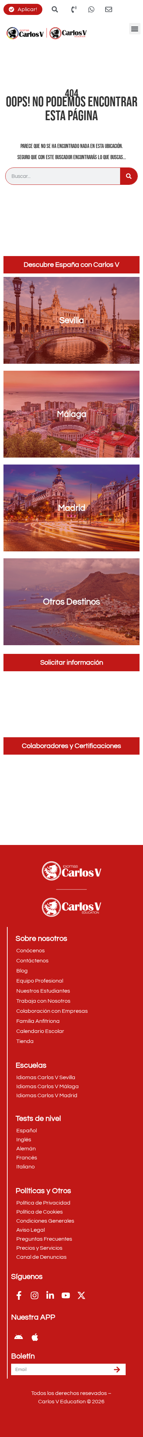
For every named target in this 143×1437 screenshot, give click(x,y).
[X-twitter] (81, 1295)
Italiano (25, 1166)
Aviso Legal (30, 1230)
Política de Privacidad (43, 1203)
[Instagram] (34, 1295)
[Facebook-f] (19, 1295)
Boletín (23, 1356)
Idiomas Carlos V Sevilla (45, 1077)
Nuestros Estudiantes (43, 991)
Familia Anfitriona (38, 1021)
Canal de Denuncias (41, 1257)
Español (26, 1130)
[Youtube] (66, 1295)
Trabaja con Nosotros (43, 1001)
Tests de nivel (38, 1119)
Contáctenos (32, 960)
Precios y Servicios (39, 1248)
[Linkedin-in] (50, 1295)
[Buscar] (128, 176)
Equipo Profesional (39, 981)
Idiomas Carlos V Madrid (46, 1095)
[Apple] (34, 1337)
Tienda (25, 1041)
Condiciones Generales (45, 1221)
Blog (22, 971)
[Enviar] (117, 1369)
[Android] (18, 1337)
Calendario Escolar (40, 1031)
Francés (26, 1157)
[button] (135, 28)
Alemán (26, 1148)
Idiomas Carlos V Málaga (47, 1086)
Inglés (23, 1139)
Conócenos (30, 950)
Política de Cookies (39, 1212)
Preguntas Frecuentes (44, 1239)
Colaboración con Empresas (52, 1011)
